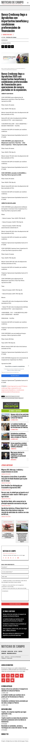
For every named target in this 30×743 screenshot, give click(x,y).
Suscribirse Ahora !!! (15, 375)
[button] (15, 366)
